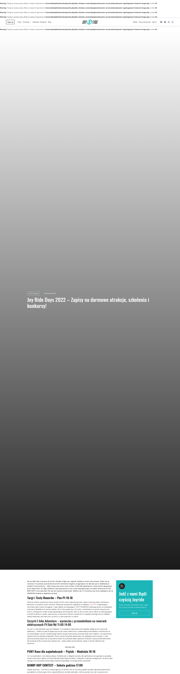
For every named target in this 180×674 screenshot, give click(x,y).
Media (135, 22)
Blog (49, 22)
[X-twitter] (172, 22)
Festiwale (26, 22)
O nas (19, 22)
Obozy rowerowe (145, 22)
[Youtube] (165, 22)
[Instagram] (168, 22)
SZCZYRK (92, 604)
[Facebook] (161, 22)
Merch (154, 22)
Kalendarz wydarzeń (40, 22)
